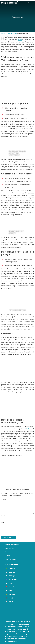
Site (2, 529)
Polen (20, 39)
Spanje (11, 598)
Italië (10, 583)
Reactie (3, 499)
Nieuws (7, 552)
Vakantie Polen (12, 33)
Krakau (28, 429)
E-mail (3, 522)
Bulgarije (11, 568)
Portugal (11, 594)
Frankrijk (11, 576)
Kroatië (11, 587)
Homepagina (9, 548)
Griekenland (12, 579)
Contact (7, 556)
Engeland (11, 572)
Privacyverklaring (10, 559)
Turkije (10, 602)
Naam (3, 516)
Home (3, 33)
